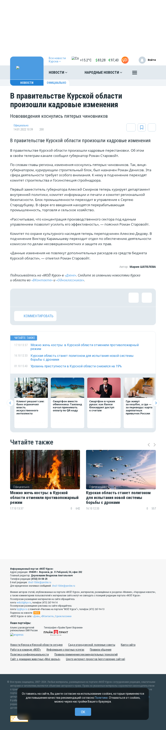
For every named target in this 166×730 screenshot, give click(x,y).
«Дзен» (36, 616)
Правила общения (100, 649)
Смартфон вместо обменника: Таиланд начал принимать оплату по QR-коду (67, 405)
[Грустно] (72, 298)
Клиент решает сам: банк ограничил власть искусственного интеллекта (30, 407)
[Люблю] (45, 298)
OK (83, 712)
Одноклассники (63, 616)
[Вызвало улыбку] (32, 298)
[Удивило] (59, 298)
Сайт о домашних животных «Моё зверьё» (35, 659)
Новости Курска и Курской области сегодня (36, 644)
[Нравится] (19, 298)
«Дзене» (70, 275)
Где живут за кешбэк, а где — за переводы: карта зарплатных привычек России (139, 407)
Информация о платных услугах (65, 649)
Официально (56, 83)
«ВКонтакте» (42, 280)
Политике (101, 697)
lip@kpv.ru (22, 609)
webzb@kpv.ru (24, 602)
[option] (45, 488)
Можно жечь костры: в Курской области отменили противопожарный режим (44, 497)
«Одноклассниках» (70, 280)
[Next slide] (155, 402)
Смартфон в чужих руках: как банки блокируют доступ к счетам (102, 405)
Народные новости (102, 72)
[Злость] (85, 298)
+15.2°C (86, 60)
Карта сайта (128, 644)
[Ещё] (135, 73)
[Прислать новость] (125, 60)
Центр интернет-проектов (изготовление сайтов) (95, 659)
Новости (57, 72)
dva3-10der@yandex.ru (39, 582)
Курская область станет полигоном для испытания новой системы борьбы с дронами (118, 497)
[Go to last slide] (10, 402)
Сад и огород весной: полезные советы (91, 644)
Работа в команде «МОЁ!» (25, 649)
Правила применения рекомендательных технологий (86, 654)
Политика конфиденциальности (29, 654)
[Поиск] (148, 72)
